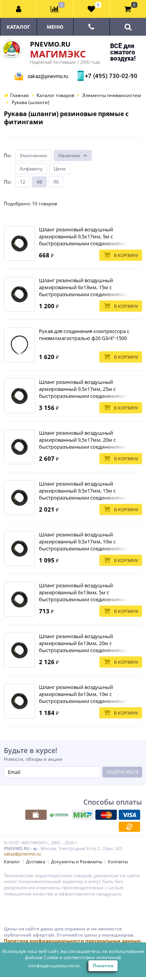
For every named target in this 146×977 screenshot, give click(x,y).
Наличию (69, 155)
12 (22, 182)
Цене (60, 168)
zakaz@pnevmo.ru (48, 76)
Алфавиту (31, 168)
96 (56, 182)
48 (39, 182)
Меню (55, 26)
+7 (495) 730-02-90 (110, 76)
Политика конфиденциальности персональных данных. (73, 940)
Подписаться (122, 772)
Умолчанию (33, 155)
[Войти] (18, 9)
